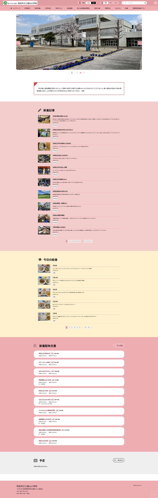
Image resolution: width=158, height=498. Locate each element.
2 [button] (80, 73)
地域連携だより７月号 (45, 380)
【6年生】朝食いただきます (59, 227)
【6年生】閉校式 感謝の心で (60, 203)
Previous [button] (18, 43)
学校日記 (48, 8)
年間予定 (107, 8)
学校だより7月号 (43, 391)
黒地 (93, 3)
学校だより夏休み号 (44, 353)
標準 (106, 3)
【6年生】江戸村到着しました (60, 179)
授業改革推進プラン (139, 8)
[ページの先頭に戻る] (155, 495)
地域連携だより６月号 (45, 419)
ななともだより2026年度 (46, 403)
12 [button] (88, 241)
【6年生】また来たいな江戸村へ (60, 155)
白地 (88, 3)
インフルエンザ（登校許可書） (47, 410)
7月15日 (55, 265)
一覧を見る (119, 460)
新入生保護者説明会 (83, 8)
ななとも (118, 8)
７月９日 (55, 313)
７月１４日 (55, 277)
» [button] (91, 241)
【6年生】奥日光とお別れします (60, 191)
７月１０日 (55, 301)
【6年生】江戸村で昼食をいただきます (62, 143)
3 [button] (84, 73)
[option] (79, 42)
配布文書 (97, 8)
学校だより (59, 8)
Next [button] (140, 43)
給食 (126, 8)
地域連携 (69, 8)
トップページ (17, 8)
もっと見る (120, 346)
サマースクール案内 (44, 362)
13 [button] (88, 327)
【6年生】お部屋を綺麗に (59, 215)
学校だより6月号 (43, 441)
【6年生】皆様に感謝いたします (60, 116)
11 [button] (85, 241)
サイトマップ (138, 485)
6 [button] (79, 241)
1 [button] (77, 73)
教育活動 (37, 8)
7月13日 (55, 289)
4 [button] (74, 241)
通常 (83, 3)
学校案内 (27, 8)
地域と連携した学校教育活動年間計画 (50, 430)
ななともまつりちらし (45, 371)
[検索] (145, 2)
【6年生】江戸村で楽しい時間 (60, 167)
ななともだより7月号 (45, 399)
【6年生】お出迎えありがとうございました (63, 129)
